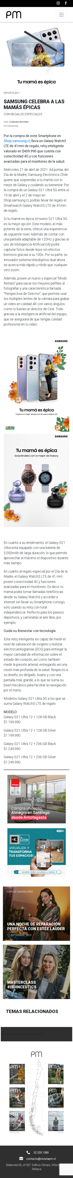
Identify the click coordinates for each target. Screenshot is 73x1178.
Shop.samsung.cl (17, 141)
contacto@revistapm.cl (41, 1158)
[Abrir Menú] (61, 14)
